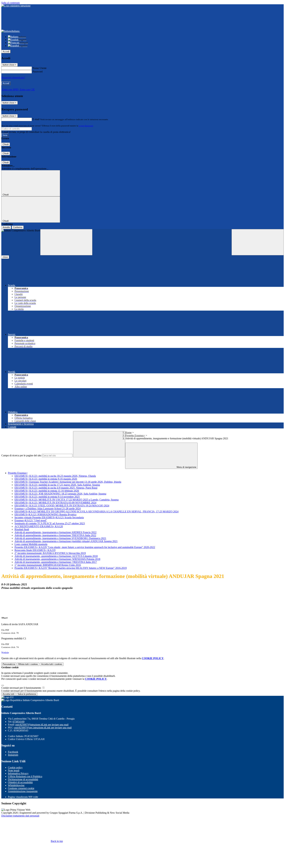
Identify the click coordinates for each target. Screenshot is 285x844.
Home (128, 432)
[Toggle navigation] (66, 242)
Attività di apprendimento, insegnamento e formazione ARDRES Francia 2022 (55, 532)
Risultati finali (22, 529)
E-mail (35, 119)
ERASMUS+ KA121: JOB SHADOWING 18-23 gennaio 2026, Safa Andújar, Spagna (60, 493)
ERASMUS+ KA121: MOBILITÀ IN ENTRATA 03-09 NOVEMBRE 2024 (55, 502)
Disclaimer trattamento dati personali (20, 815)
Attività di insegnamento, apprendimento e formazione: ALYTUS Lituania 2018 (56, 556)
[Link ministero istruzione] (16, 5)
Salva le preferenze (27, 694)
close (5, 257)
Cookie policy (15, 767)
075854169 (18, 721)
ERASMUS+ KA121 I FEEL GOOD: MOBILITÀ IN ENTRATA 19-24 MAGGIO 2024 (62, 505)
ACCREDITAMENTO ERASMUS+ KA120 (39, 526)
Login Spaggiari (86, 125)
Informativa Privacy (18, 773)
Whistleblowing (16, 785)
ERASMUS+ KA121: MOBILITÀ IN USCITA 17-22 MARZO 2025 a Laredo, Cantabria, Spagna (67, 499)
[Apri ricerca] (258, 242)
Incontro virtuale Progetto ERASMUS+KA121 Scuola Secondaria (49, 517)
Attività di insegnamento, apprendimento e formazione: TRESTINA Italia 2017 (56, 562)
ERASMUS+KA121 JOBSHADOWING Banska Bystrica (45, 514)
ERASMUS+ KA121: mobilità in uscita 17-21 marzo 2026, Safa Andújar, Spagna (57, 484)
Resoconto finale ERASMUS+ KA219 (35, 550)
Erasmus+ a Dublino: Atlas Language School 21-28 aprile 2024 (48, 508)
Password (37, 71)
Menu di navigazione (186, 467)
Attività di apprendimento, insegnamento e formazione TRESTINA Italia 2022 (55, 535)
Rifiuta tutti (28, 664)
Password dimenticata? (13, 77)
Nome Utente (39, 68)
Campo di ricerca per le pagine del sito (21, 455)
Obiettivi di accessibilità (20, 782)
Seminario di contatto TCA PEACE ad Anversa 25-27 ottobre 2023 (50, 523)
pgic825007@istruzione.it (41, 724)
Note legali (13, 770)
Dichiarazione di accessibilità (23, 779)
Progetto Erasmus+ (135, 435)
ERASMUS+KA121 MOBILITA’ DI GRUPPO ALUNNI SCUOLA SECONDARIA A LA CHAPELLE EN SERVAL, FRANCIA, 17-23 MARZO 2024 (96, 511)
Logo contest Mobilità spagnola (31, 544)
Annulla (6, 227)
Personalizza (9, 664)
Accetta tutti (51, 664)
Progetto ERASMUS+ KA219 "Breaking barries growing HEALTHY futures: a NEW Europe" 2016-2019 (71, 568)
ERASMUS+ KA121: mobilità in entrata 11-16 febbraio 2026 (47, 490)
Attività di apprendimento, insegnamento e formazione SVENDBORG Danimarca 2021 (60, 538)
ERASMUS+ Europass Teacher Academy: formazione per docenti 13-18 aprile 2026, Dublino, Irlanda (68, 481)
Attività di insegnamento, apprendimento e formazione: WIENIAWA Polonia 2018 (57, 559)
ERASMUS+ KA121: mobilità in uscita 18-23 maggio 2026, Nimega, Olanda (55, 475)
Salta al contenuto (10, 2)
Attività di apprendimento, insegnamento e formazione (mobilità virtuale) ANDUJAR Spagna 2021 (66, 541)
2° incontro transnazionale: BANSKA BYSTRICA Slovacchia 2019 (50, 553)
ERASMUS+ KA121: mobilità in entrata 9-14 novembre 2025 (47, 496)
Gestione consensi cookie (21, 788)
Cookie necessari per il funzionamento (21, 687)
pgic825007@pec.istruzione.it (43, 727)
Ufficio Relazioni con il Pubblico (25, 776)
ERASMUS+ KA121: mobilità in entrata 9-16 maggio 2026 (46, 478)
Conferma (17, 227)
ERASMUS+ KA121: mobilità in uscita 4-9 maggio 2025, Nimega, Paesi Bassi (56, 487)
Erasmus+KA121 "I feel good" (31, 520)
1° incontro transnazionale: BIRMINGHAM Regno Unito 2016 (48, 565)
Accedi (6, 51)
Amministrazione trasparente (23, 791)
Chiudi (6, 144)
